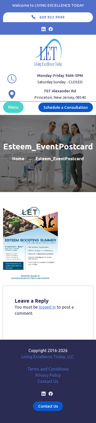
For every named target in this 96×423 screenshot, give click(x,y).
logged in (47, 307)
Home (18, 158)
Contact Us (48, 381)
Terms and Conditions (48, 369)
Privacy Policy (48, 375)
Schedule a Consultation (66, 107)
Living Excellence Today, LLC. (48, 356)
